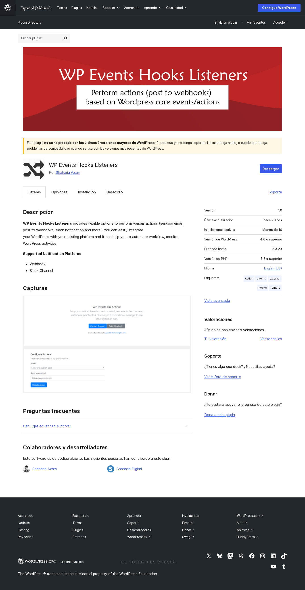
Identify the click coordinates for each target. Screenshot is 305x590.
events (261, 278)
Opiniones (59, 192)
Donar (188, 530)
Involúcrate (190, 516)
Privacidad (25, 537)
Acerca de (25, 516)
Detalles (34, 192)
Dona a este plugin (219, 414)
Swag (188, 537)
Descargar (271, 169)
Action (249, 278)
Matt (242, 523)
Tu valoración (215, 339)
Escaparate (81, 516)
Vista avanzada (217, 300)
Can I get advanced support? (47, 426)
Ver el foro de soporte (222, 377)
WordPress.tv (139, 537)
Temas (77, 523)
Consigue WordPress (279, 8)
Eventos (188, 523)
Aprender (134, 516)
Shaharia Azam (68, 172)
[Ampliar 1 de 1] (185, 302)
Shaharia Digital (129, 469)
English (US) (273, 268)
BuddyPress (248, 537)
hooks (263, 287)
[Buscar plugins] (65, 38)
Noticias (24, 523)
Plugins (78, 530)
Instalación (87, 192)
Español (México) (72, 561)
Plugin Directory (30, 22)
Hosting (23, 530)
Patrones (79, 537)
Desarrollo (114, 192)
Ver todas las (271, 339)
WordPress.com (250, 516)
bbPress (245, 530)
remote (275, 287)
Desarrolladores (139, 530)
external (274, 278)
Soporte (275, 192)
